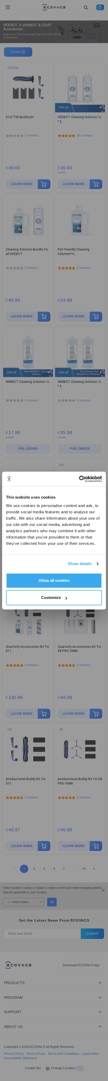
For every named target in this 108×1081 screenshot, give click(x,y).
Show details (80, 563)
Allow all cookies (54, 580)
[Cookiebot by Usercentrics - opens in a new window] (79, 479)
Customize (51, 597)
